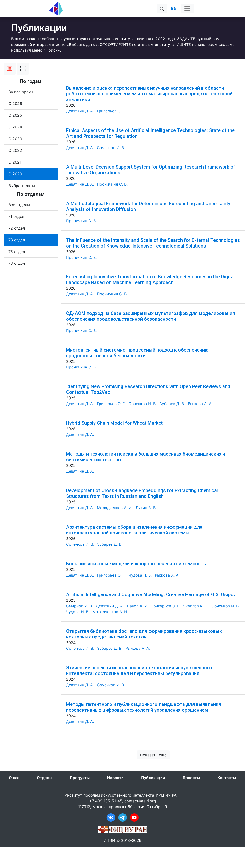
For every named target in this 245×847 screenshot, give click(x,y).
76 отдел (16, 263)
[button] (21, 185)
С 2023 (15, 138)
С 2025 (15, 115)
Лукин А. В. (146, 507)
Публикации (153, 777)
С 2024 (15, 127)
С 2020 (15, 173)
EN (174, 8)
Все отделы (19, 204)
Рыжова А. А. (200, 403)
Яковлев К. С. (195, 606)
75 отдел (16, 251)
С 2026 (15, 103)
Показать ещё (153, 755)
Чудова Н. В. (140, 575)
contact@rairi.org (140, 800)
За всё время (20, 91)
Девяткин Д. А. (80, 111)
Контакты (226, 777)
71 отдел (16, 216)
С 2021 (14, 162)
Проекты (191, 777)
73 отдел (16, 239)
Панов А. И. (137, 606)
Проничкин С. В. (112, 184)
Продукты (80, 777)
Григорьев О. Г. (111, 111)
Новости (115, 777)
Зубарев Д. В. (172, 403)
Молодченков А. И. (115, 507)
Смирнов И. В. (79, 606)
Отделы (44, 777)
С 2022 (15, 150)
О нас (14, 777)
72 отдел (16, 228)
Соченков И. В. (111, 147)
